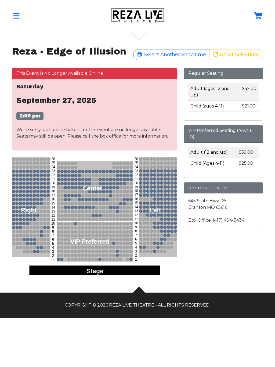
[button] (16, 17)
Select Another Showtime (174, 54)
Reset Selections (239, 54)
